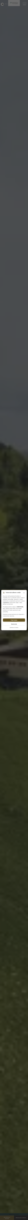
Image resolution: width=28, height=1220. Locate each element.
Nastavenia (14, 624)
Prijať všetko (14, 620)
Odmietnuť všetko (14, 627)
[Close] (24, 593)
